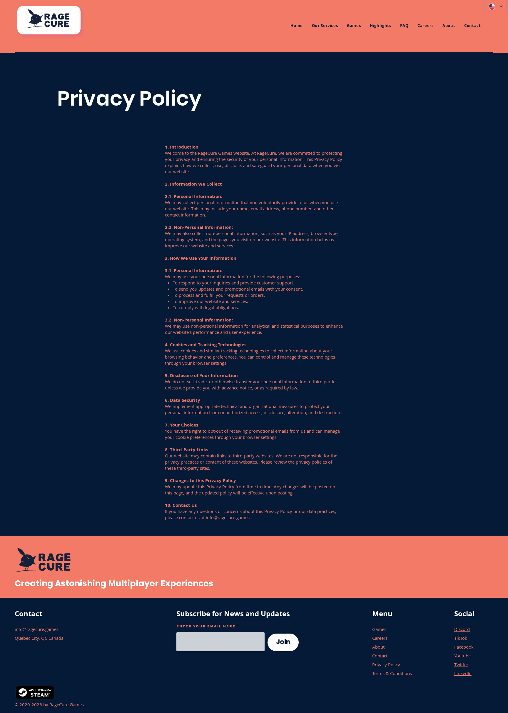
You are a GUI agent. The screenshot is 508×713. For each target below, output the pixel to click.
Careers (379, 638)
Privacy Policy (386, 664)
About (378, 647)
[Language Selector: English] (495, 6)
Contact (379, 656)
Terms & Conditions (392, 673)
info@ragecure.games (228, 517)
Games (379, 629)
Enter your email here (205, 626)
